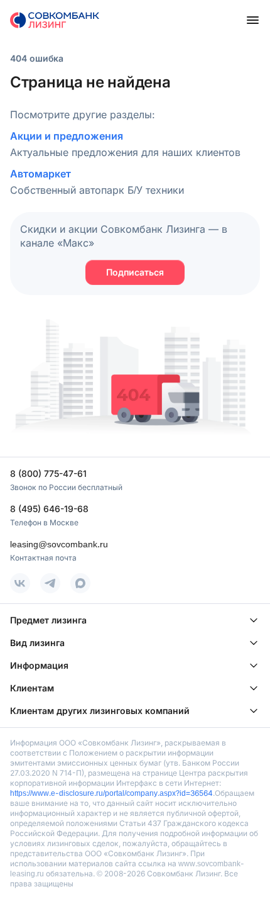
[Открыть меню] (252, 20)
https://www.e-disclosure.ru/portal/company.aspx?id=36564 (111, 793)
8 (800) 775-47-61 (48, 473)
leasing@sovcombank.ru (59, 544)
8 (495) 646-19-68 (49, 508)
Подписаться (135, 272)
